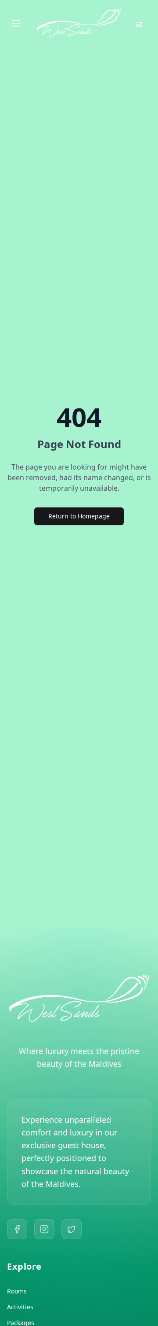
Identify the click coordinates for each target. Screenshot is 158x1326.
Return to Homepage (79, 516)
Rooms (17, 1291)
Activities (20, 1307)
